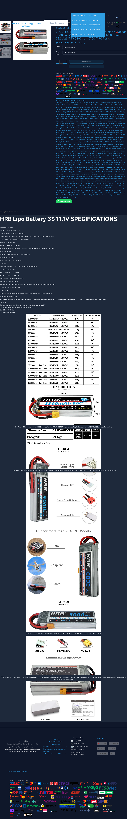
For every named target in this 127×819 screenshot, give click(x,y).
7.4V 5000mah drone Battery (104, 185)
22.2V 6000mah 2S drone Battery (75, 167)
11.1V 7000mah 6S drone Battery (105, 123)
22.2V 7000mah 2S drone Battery (111, 169)
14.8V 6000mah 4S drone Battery (83, 144)
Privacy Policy (56, 744)
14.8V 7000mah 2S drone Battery (75, 146)
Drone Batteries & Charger (77, 100)
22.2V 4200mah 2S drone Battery (111, 155)
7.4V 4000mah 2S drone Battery (103, 176)
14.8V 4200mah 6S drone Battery (71, 135)
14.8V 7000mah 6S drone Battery (71, 148)
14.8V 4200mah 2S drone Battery (75, 132)
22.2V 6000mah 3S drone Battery (96, 167)
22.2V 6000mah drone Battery (91, 169)
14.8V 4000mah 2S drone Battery (111, 128)
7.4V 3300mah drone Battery (84, 176)
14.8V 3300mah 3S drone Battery (96, 125)
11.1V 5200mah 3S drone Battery (74, 116)
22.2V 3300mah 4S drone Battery (83, 151)
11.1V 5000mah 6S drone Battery (85, 114)
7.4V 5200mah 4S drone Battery (94, 188)
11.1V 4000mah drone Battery (114, 107)
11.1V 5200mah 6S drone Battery (114, 116)
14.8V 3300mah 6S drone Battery (71, 128)
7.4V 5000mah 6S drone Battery (85, 185)
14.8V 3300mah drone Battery (91, 128)
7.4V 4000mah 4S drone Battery (74, 178)
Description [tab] (4, 212)
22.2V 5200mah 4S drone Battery (83, 165)
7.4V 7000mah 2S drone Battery (112, 192)
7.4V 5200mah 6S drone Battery (114, 188)
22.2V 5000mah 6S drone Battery (71, 162)
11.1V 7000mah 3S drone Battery (65, 123)
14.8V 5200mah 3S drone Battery (96, 139)
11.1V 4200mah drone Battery (75, 112)
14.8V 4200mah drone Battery (91, 135)
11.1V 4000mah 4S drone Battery (74, 107)
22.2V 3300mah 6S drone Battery (104, 151)
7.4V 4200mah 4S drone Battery (105, 181)
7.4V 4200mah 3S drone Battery (85, 181)
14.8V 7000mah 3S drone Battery (96, 146)
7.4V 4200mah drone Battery (75, 183)
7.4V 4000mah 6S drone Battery (94, 178)
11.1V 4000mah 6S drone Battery (94, 107)
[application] (86, 15)
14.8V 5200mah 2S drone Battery (75, 139)
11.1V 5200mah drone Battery (64, 118)
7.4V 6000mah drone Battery (93, 192)
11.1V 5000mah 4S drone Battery (65, 114)
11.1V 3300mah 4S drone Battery (109, 102)
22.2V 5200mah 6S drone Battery (104, 165)
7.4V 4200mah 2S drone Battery (65, 181)
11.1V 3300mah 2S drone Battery (69, 102)
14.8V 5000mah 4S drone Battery (83, 137)
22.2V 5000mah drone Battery (91, 162)
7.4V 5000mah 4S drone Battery (65, 185)
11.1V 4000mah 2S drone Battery (101, 105)
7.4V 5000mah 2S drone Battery (94, 183)
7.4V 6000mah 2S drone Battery (83, 190)
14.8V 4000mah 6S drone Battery (104, 130)
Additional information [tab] (16, 212)
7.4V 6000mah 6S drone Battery (74, 192)
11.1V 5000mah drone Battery (104, 114)
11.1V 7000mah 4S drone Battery (85, 123)
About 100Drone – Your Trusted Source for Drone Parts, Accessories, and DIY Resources (55, 749)
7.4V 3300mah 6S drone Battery (65, 176)
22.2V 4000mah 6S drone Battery (71, 155)
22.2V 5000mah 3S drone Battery (96, 160)
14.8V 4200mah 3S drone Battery (96, 132)
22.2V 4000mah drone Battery (91, 155)
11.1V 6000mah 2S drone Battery (83, 118)
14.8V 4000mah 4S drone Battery (83, 130)
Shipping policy (55, 739)
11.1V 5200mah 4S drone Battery (94, 116)
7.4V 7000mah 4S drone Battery (82, 195)
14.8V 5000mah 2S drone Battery (110, 135)
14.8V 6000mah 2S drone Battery (110, 142)
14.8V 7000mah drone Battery (91, 148)
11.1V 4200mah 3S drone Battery (85, 109)
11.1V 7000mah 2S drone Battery (112, 121)
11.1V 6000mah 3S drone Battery (103, 118)
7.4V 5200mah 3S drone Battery (74, 188)
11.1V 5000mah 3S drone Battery (114, 112)
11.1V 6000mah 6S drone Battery (74, 121)
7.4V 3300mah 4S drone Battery (115, 174)
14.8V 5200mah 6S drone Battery (71, 142)
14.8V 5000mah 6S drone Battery (104, 137)
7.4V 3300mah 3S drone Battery (94, 174)
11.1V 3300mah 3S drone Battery (89, 102)
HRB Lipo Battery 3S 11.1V (69, 197)
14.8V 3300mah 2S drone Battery (75, 125)
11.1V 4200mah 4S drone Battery (106, 109)
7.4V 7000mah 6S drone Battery (102, 195)
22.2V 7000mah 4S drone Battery (83, 172)
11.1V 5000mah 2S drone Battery (94, 112)
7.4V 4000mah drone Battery (113, 178)
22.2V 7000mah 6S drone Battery (104, 172)
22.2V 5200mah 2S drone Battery (111, 162)
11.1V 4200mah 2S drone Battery (65, 109)
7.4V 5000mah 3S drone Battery (114, 183)
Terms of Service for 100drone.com (55, 754)
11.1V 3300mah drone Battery (81, 105)
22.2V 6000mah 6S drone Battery (71, 169)
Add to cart (86, 62)
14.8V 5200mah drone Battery (91, 142)
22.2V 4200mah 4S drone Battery (83, 158)
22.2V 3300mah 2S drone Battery (110, 148)
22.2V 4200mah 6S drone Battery (104, 158)
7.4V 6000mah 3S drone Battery (103, 190)
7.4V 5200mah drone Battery (64, 190)
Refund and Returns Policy (56, 742)
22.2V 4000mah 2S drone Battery (75, 153)
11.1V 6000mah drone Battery (93, 121)
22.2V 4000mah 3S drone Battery (96, 153)
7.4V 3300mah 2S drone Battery (74, 174)
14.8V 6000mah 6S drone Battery (104, 144)
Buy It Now (86, 66)
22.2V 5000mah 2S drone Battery (75, 160)
